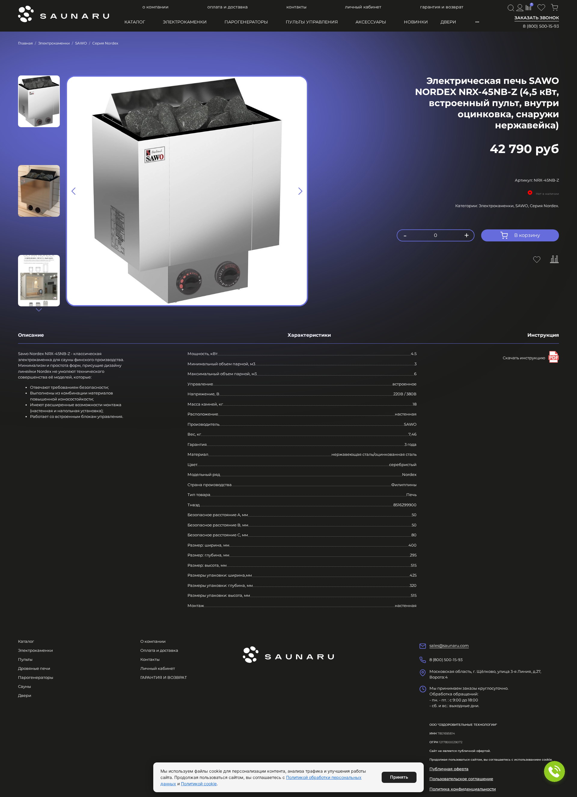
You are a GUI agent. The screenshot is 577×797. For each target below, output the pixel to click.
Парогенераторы (246, 22)
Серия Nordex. (544, 205)
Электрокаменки (185, 22)
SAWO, (522, 205)
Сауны (24, 686)
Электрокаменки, (497, 205)
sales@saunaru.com (449, 645)
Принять (399, 777)
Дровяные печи (34, 668)
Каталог (134, 22)
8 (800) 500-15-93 (541, 26)
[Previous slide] (74, 191)
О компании (155, 7)
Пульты (25, 659)
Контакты (296, 7)
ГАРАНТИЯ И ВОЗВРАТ (441, 7)
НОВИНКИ (416, 22)
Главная (25, 43)
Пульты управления (312, 22)
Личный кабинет (363, 7)
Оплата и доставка (227, 7)
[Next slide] (38, 309)
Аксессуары (371, 22)
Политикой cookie (199, 783)
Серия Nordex (105, 43)
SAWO (81, 43)
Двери (448, 22)
